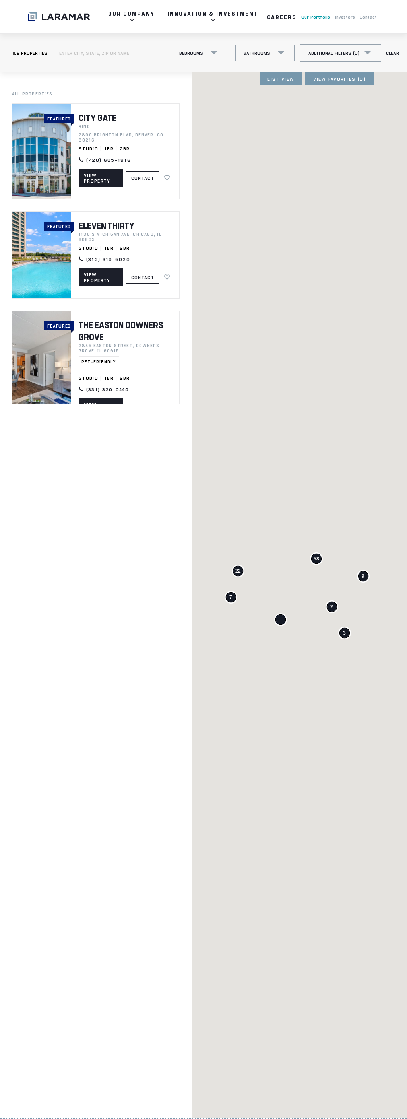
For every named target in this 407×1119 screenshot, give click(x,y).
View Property (97, 177)
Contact (368, 16)
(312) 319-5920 (107, 259)
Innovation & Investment (212, 13)
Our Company (131, 13)
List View (280, 79)
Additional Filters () (333, 53)
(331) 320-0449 (106, 389)
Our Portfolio (315, 16)
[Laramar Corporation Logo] (59, 16)
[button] (280, 619)
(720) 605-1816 (107, 160)
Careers (282, 17)
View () (339, 79)
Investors (345, 16)
